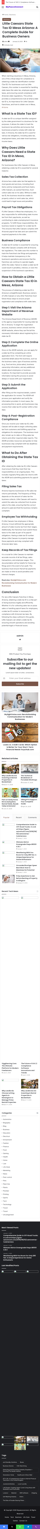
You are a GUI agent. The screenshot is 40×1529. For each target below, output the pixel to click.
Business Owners (8, 1466)
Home (6, 14)
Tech (5, 1201)
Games (15, 1521)
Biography (6, 1123)
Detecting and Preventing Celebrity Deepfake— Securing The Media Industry (18, 1470)
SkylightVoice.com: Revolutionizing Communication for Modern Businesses (19, 583)
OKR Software (24, 1493)
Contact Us (23, 1521)
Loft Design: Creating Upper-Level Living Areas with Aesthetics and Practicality (19, 1488)
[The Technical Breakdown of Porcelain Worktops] (29, 769)
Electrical (6, 1136)
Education (6, 1133)
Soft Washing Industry (9, 1496)
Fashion (6, 1143)
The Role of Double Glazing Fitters (13, 1500)
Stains (21, 1496)
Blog (4, 1126)
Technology (7, 1204)
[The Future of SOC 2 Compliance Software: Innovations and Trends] (29, 979)
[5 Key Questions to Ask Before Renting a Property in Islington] (8, 879)
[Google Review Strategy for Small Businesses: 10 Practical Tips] (7, 1273)
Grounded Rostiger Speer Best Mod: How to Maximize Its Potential (26, 867)
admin (6, 41)
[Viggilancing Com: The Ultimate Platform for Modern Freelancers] (10, 979)
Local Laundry (22, 1484)
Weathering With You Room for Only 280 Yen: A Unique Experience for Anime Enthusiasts (26, 856)
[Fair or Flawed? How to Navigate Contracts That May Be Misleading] (32, 1447)
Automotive (7, 1119)
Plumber (6, 1191)
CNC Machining (22, 1466)
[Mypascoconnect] (14, 7)
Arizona (5, 107)
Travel (5, 1208)
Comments (32, 817)
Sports (5, 1198)
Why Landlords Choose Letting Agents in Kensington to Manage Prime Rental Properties (9, 1096)
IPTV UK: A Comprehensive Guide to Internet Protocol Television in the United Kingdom (19, 1479)
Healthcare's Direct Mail (24, 1475)
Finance (6, 1146)
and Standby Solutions (10, 1462)
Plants (5, 1187)
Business (12, 14)
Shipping (34, 1493)
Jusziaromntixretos (9, 1484)
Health (5, 1157)
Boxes (22, 1462)
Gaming (6, 1153)
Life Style (6, 1167)
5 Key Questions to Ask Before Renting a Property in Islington (26, 878)
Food (5, 1150)
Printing (6, 1194)
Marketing (6, 1170)
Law (4, 1163)
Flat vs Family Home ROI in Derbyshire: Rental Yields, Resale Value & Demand (10, 803)
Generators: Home (8, 1475)
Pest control (7, 1177)
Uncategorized (8, 1215)
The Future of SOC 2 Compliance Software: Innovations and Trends (29, 1068)
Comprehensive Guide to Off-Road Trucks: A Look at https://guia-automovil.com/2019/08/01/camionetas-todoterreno (26, 830)
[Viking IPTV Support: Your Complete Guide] (29, 793)
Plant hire (6, 1184)
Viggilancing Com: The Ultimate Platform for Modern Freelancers (10, 1067)
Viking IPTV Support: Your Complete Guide (29, 802)
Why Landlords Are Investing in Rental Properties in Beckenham (9, 779)
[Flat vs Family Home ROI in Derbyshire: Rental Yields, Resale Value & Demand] (10, 793)
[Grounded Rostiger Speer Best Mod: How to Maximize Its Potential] (8, 868)
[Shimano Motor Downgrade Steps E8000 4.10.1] (8, 845)
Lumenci (5, 1493)
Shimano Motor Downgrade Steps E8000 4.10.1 (26, 844)
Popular (6, 817)
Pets (4, 1180)
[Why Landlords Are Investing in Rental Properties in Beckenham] (10, 769)
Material (13, 1493)
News (5, 1174)
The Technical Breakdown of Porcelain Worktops (29, 778)
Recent (19, 817)
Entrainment (7, 1140)
